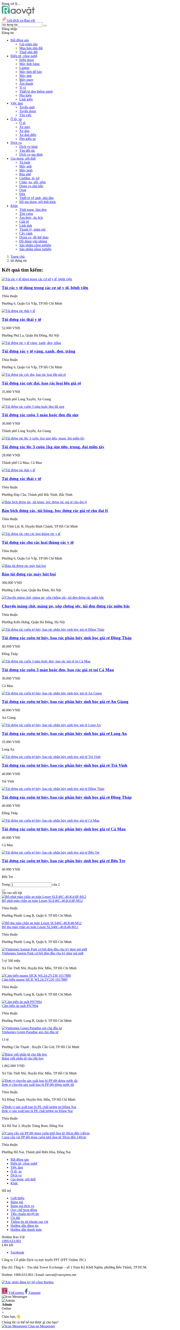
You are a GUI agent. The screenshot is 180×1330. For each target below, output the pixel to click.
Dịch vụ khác (28, 146)
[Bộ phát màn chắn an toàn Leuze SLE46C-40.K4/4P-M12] (44, 897)
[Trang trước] (3, 890)
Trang (6, 884)
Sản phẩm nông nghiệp (35, 249)
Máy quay (26, 79)
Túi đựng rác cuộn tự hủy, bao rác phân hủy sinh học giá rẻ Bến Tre (63, 860)
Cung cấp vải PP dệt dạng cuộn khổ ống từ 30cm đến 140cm (44, 1137)
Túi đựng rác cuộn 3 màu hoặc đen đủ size (40, 415)
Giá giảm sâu (28, 44)
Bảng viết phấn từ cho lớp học (23, 1058)
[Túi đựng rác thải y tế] (18, 311)
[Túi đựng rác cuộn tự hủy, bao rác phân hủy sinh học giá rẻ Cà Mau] (50, 820)
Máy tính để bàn (30, 72)
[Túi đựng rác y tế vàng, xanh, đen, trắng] (31, 343)
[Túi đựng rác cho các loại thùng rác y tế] (31, 534)
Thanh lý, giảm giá (32, 229)
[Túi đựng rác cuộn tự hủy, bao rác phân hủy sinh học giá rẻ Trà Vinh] (51, 757)
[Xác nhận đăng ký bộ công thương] (28, 1282)
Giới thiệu (17, 1198)
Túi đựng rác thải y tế (21, 319)
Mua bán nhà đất (31, 48)
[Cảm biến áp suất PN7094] (22, 1002)
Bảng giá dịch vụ (22, 1206)
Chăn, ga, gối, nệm (32, 182)
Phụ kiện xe (27, 139)
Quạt (22, 190)
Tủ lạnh (24, 162)
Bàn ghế (25, 174)
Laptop (24, 68)
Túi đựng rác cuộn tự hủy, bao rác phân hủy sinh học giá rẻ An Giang (65, 701)
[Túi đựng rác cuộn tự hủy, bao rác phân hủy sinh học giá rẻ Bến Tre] (50, 852)
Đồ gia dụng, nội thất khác (37, 202)
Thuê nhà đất (28, 52)
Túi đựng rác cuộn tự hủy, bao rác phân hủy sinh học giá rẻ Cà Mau (64, 829)
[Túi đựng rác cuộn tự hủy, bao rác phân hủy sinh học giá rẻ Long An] (51, 725)
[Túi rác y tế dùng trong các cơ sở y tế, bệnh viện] (37, 279)
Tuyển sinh (27, 107)
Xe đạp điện (27, 135)
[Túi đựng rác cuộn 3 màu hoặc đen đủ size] (33, 406)
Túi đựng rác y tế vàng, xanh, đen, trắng (38, 351)
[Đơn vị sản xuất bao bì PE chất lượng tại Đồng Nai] (39, 1107)
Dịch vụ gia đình (31, 154)
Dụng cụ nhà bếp (31, 186)
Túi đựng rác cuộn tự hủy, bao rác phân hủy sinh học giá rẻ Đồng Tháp (67, 638)
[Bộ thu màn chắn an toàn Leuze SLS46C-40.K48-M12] (42, 923)
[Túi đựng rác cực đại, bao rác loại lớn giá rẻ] (34, 374)
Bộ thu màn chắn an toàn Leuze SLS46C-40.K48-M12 (40, 927)
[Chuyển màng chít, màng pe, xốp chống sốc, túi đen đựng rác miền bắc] (53, 597)
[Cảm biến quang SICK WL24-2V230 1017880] (36, 975)
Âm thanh (26, 83)
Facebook (17, 1252)
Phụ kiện (25, 95)
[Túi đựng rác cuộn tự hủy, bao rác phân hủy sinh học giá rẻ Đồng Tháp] (53, 629)
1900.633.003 (11, 1241)
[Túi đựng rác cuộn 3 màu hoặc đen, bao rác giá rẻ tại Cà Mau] (46, 661)
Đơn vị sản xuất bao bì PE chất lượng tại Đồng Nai (37, 1111)
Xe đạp (24, 131)
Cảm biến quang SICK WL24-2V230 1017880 (34, 979)
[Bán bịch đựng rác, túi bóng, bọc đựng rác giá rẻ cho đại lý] (44, 502)
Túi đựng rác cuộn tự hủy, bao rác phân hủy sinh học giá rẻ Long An (64, 733)
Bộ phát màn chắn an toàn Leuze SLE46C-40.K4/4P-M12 (42, 901)
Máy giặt (25, 166)
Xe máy (24, 127)
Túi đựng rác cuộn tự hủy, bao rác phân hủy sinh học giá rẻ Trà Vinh (64, 765)
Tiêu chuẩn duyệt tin (25, 1214)
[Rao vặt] (18, 14)
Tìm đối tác (27, 150)
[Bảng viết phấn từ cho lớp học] (24, 1054)
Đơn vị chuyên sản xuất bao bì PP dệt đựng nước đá (38, 1084)
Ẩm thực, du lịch (31, 217)
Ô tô (22, 123)
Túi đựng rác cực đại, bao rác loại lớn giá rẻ (41, 383)
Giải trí (24, 221)
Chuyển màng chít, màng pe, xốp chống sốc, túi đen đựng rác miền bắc (66, 606)
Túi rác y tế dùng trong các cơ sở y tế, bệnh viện (45, 287)
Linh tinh (25, 225)
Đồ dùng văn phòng (33, 241)
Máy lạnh (25, 170)
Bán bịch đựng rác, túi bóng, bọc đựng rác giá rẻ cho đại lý (55, 510)
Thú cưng (26, 213)
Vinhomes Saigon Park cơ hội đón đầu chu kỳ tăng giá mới (42, 953)
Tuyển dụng (27, 111)
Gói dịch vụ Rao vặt (21, 20)
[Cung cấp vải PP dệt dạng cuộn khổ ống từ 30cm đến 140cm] (46, 1133)
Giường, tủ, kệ (29, 178)
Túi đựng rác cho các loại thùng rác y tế (38, 542)
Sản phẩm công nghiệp (35, 245)
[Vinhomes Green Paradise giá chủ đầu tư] (32, 1028)
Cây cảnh (25, 233)
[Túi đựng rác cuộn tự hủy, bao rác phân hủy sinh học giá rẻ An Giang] (52, 693)
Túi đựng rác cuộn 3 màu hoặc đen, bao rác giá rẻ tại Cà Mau (58, 670)
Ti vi (22, 87)
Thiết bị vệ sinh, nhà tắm (36, 198)
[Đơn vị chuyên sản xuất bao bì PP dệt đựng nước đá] (39, 1081)
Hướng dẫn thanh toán (26, 1229)
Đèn (22, 194)
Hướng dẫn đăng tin (24, 1226)
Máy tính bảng (29, 64)
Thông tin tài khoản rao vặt (29, 1222)
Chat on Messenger (41, 1326)
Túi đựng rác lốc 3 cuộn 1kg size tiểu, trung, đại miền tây (53, 447)
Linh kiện (26, 99)
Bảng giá (17, 1202)
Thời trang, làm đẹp (33, 210)
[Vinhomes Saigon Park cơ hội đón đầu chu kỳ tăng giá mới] (44, 949)
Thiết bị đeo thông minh (36, 91)
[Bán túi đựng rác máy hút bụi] (24, 566)
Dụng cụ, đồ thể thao (34, 237)
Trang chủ (18, 256)
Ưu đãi (15, 1218)
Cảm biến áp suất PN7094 (20, 1006)
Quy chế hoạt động (24, 1210)
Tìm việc (25, 115)
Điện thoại (26, 60)
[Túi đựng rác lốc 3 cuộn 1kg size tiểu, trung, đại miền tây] (43, 438)
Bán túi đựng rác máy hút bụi (29, 574)
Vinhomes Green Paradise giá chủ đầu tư (30, 1032)
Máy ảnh (25, 76)
